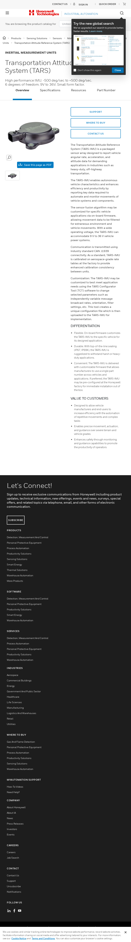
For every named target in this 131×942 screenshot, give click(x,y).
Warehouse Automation (20, 575)
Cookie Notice (18, 938)
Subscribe (15, 520)
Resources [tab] (78, 90)
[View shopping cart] (124, 3)
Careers (11, 852)
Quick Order (107, 4)
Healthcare (13, 696)
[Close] (125, 932)
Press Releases (15, 823)
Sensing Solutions (17, 559)
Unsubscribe (14, 886)
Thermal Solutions (17, 569)
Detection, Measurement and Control (27, 537)
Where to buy (95, 122)
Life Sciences (14, 702)
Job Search (13, 857)
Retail (10, 718)
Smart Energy (14, 564)
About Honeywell (16, 807)
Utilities (11, 724)
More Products (15, 580)
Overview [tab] (22, 90)
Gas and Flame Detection (21, 741)
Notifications (14, 891)
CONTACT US (96, 133)
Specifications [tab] (50, 90)
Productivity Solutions (19, 553)
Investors (12, 829)
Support (11, 880)
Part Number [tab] (106, 90)
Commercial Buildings (19, 680)
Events (10, 834)
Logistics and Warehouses (21, 713)
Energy (11, 685)
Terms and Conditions (43, 938)
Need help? (13, 792)
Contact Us (13, 875)
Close (118, 70)
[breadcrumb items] (4, 38)
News (10, 818)
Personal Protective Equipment (24, 542)
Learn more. (96, 31)
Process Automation (18, 548)
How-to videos (15, 786)
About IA (11, 812)
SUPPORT (96, 111)
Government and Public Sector (24, 691)
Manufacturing (15, 707)
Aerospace (12, 675)
